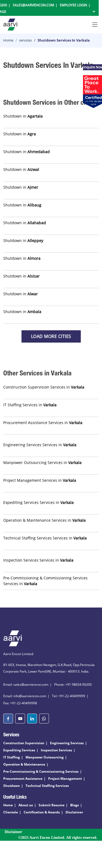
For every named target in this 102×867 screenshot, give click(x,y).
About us (25, 805)
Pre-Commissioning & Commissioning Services (41, 771)
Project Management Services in (39, 480)
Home (8, 40)
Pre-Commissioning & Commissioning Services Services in (45, 580)
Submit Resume (51, 805)
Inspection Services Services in (38, 560)
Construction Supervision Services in (43, 387)
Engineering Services (67, 743)
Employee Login (73, 5)
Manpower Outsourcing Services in (42, 462)
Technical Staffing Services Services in (45, 538)
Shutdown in (23, 116)
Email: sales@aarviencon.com (25, 684)
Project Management (65, 778)
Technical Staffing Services (47, 785)
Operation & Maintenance (24, 764)
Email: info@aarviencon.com (24, 696)
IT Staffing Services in (30, 404)
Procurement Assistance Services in (42, 422)
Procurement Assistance (22, 778)
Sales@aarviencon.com (33, 5)
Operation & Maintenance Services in (44, 520)
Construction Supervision (23, 743)
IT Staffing (11, 757)
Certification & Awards (42, 812)
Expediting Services (19, 750)
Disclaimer (74, 812)
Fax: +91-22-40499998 (20, 703)
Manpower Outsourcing (45, 757)
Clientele (10, 812)
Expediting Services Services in (38, 502)
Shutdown (11, 785)
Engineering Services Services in (39, 444)
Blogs (74, 805)
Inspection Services (56, 750)
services (25, 40)
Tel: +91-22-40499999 (68, 696)
